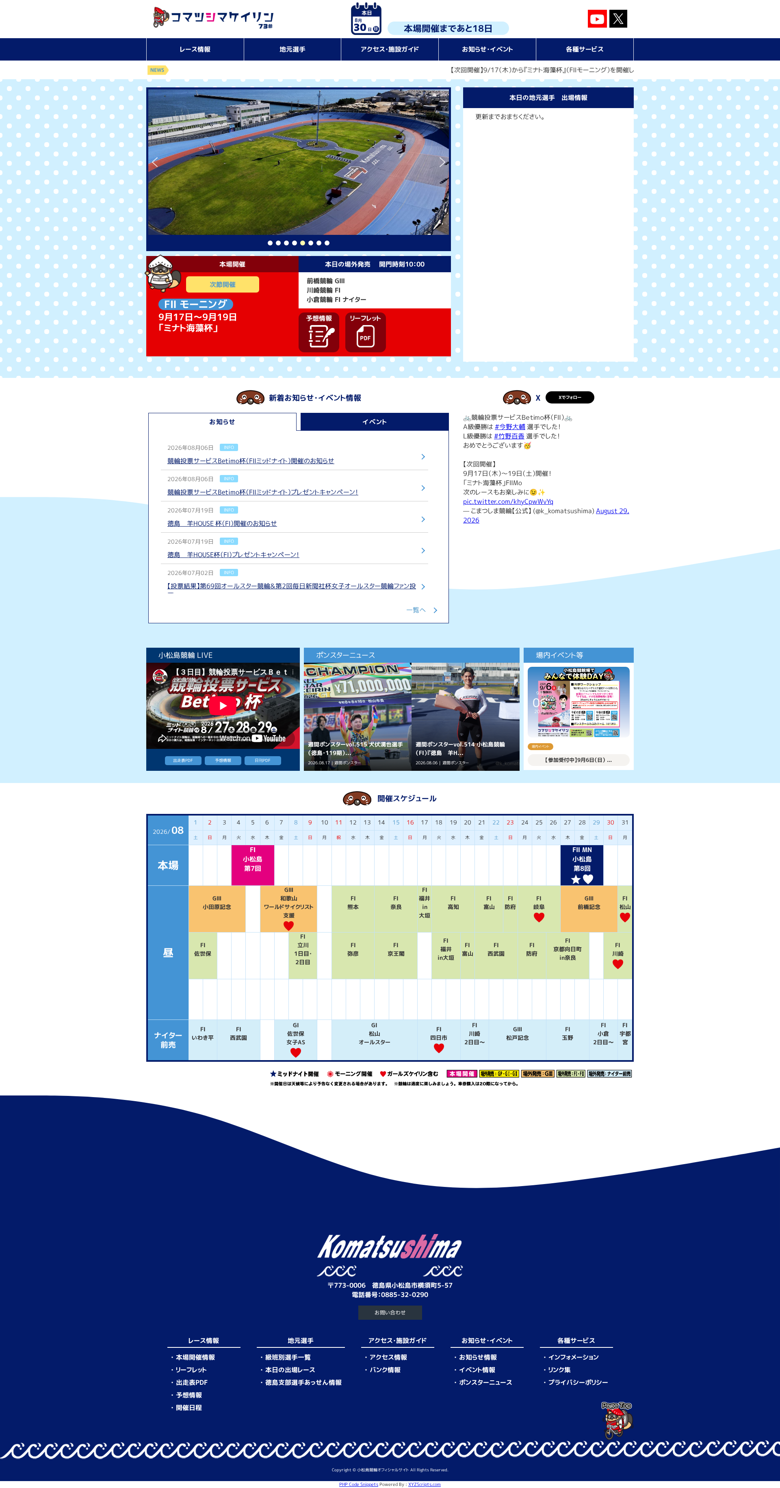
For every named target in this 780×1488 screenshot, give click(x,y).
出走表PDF (183, 760)
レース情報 (195, 49)
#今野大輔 (510, 426)
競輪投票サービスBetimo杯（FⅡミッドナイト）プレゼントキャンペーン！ (262, 492)
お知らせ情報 (478, 1357)
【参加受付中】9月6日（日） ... (578, 760)
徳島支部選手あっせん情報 (303, 1382)
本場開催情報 (195, 1357)
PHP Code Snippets (358, 1484)
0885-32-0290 (404, 1294)
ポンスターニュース (485, 1382)
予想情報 (223, 760)
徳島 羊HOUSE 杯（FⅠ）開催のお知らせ (222, 523)
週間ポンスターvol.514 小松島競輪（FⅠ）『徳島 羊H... (460, 748)
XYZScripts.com (424, 1484)
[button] (154, 162)
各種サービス (585, 49)
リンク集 (559, 1369)
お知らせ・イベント (487, 49)
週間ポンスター (347, 763)
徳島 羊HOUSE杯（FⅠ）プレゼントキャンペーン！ (233, 554)
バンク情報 (385, 1369)
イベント (374, 421)
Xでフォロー (570, 397)
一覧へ (416, 609)
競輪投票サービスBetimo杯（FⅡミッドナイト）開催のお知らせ (250, 460)
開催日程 (189, 1407)
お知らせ (222, 421)
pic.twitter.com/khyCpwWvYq (508, 501)
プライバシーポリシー (578, 1382)
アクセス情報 (388, 1357)
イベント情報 (477, 1369)
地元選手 (293, 49)
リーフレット (191, 1369)
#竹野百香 (509, 436)
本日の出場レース (290, 1369)
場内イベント (540, 746)
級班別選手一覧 (288, 1357)
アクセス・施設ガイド (390, 49)
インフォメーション (573, 1357)
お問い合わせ (390, 1312)
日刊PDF (263, 760)
